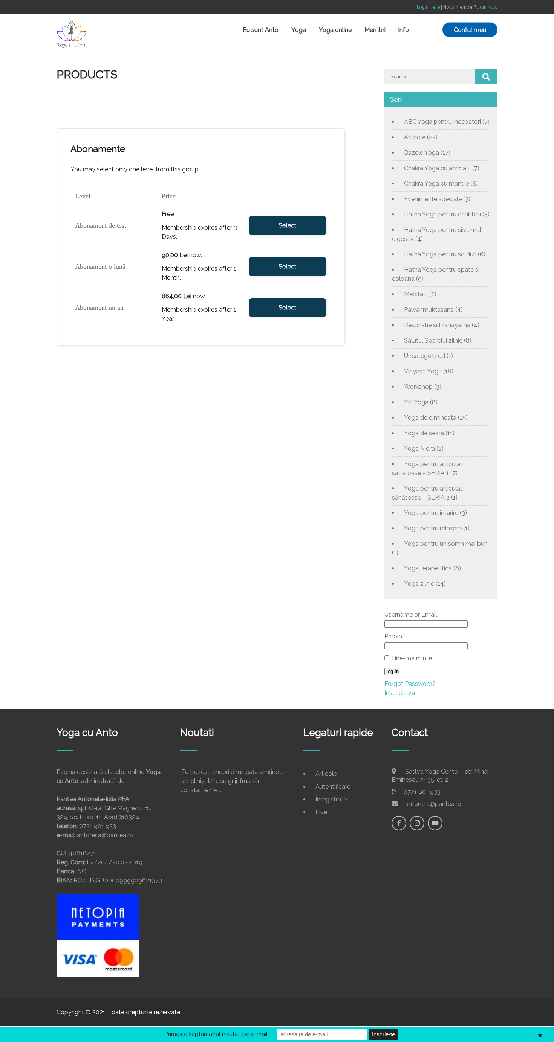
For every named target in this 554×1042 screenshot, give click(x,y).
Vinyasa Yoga (423, 371)
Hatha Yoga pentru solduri (440, 254)
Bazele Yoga (421, 152)
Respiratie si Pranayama (437, 325)
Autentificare (332, 786)
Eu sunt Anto (261, 30)
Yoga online (335, 30)
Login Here (428, 6)
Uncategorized (424, 356)
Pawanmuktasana (429, 309)
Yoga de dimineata (430, 417)
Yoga (298, 30)
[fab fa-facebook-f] (399, 823)
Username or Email (410, 614)
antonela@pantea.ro (433, 803)
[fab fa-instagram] (417, 823)
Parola (393, 636)
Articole (414, 137)
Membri (375, 30)
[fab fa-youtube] (435, 823)
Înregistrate (331, 799)
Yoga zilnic (419, 583)
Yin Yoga (416, 402)
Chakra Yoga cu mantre (436, 183)
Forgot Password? (410, 683)
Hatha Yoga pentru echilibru (442, 214)
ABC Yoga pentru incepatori (442, 121)
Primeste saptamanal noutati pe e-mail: (217, 1034)
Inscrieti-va (399, 692)
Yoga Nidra (419, 448)
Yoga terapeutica (428, 568)
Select (287, 225)
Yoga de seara (424, 433)
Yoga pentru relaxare (433, 528)
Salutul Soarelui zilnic (433, 340)
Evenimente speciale (433, 199)
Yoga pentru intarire (431, 512)
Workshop (418, 386)
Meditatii (416, 294)
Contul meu (470, 30)
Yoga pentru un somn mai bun (446, 543)
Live (321, 812)
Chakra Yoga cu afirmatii (437, 168)
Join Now (487, 6)
